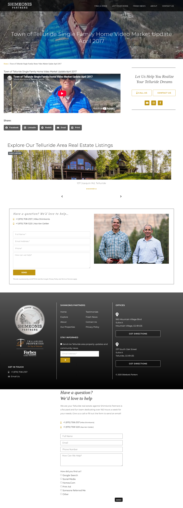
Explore (64, 317)
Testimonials (92, 312)
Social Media (69, 479)
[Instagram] (153, 103)
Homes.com (69, 482)
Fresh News (139, 6)
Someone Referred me (74, 490)
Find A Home (100, 6)
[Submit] (65, 360)
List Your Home (120, 6)
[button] (12, 127)
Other (66, 494)
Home (6, 64)
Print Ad (67, 486)
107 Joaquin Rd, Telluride (91, 183)
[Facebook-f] (160, 103)
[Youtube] (147, 103)
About (154, 6)
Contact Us (168, 6)
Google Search (70, 475)
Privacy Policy (92, 327)
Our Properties (67, 327)
